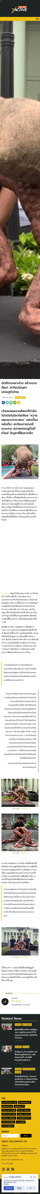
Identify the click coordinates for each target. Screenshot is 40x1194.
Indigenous (7, 1106)
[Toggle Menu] (37, 19)
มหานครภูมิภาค (7, 1126)
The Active (5, 593)
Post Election (8, 1114)
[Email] (14, 404)
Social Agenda (8, 1118)
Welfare (18, 1072)
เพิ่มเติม (6, 1184)
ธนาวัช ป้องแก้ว (24, 808)
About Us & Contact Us (14, 1141)
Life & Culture (8, 1110)
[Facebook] (3, 1169)
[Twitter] (8, 1169)
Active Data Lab (9, 1102)
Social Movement (29, 1069)
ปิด (30, 1188)
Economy (18, 1047)
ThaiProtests (24, 1118)
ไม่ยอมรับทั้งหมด (19, 1188)
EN (31, 1177)
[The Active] (19, 10)
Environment (24, 1102)
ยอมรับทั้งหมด (8, 1188)
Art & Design (20, 397)
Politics (26, 1047)
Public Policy (24, 1114)
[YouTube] (13, 1169)
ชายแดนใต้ (21, 1122)
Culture (18, 1024)
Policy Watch (24, 1110)
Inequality (19, 1106)
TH (34, 1177)
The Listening (8, 1122)
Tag (3, 1098)
